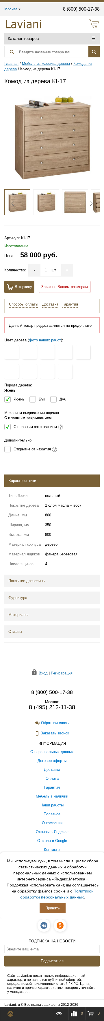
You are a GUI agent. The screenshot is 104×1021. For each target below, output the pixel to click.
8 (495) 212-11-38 (52, 707)
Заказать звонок (55, 733)
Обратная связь (55, 723)
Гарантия (70, 304)
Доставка (50, 304)
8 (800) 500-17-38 (81, 9)
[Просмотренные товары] (61, 1013)
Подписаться (52, 961)
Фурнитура (17, 598)
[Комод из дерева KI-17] (52, 137)
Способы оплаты (23, 304)
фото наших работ (45, 340)
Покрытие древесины (26, 581)
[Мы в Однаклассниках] (60, 925)
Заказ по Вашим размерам (64, 287)
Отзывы (15, 631)
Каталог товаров (23, 38)
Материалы (18, 614)
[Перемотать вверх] (11, 1014)
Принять (52, 908)
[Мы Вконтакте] (44, 925)
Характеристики (22, 481)
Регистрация (62, 673)
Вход (43, 673)
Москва (10, 9)
